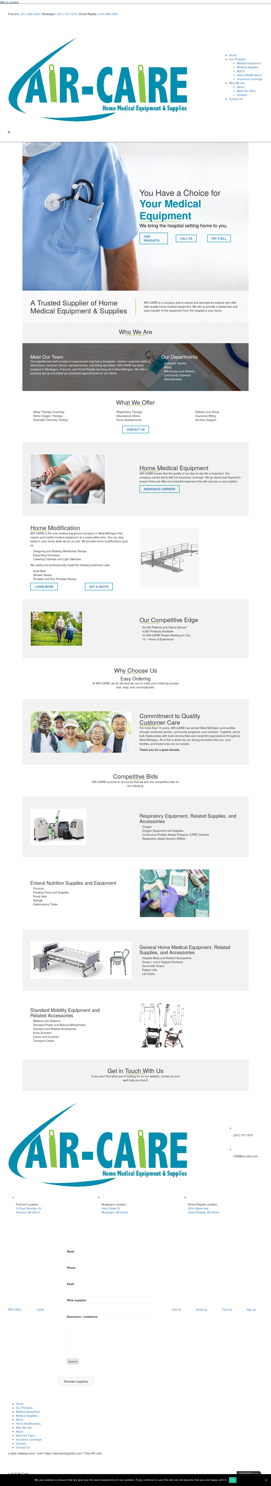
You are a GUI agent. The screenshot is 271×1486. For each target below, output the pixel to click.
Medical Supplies (26, 1416)
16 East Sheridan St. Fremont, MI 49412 (29, 1210)
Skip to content (9, 2)
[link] (232, 55)
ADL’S (19, 1420)
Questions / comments (82, 1316)
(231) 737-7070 (67, 14)
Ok (232, 1479)
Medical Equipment (28, 1412)
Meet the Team (25, 1435)
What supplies (76, 1300)
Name (70, 1251)
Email (70, 1284)
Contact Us (23, 1447)
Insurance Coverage (28, 1439)
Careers (21, 1443)
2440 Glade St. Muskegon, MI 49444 (115, 1210)
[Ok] (266, 1480)
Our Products (24, 1408)
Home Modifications (28, 1423)
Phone (71, 1267)
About (19, 1431)
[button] (9, 132)
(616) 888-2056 (108, 14)
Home (19, 1404)
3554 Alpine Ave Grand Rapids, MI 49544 (203, 1210)
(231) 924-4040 (30, 14)
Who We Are (24, 1427)
